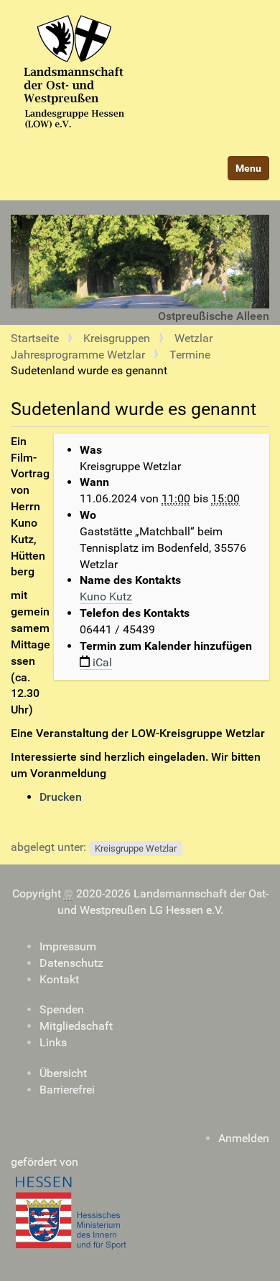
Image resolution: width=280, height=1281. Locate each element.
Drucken (60, 797)
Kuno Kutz (106, 596)
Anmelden (243, 1138)
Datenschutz (71, 963)
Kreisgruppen (116, 338)
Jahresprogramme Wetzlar (78, 354)
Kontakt (59, 979)
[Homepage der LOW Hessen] (136, 73)
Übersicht (63, 1073)
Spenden (61, 1009)
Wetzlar (193, 338)
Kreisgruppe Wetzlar (136, 847)
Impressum (67, 946)
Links (53, 1042)
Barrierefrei (67, 1089)
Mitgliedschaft (78, 1026)
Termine (189, 354)
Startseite (35, 338)
